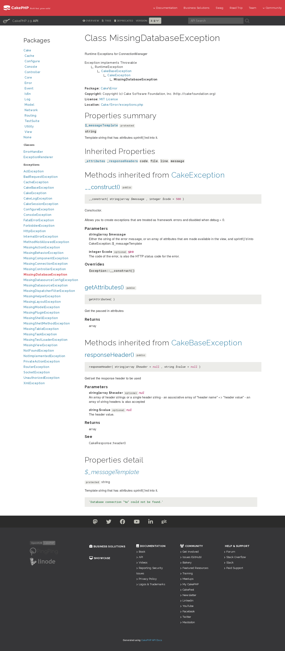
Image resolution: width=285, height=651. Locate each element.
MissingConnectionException (46, 263)
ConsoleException (38, 214)
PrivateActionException (42, 361)
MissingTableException (41, 329)
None (28, 137)
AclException (34, 171)
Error (28, 83)
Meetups (188, 578)
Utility (29, 126)
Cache (29, 55)
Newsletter (189, 595)
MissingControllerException (45, 269)
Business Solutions (196, 7)
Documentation (166, 7)
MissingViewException (41, 345)
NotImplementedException (44, 356)
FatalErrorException (39, 220)
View (28, 132)
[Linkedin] (151, 522)
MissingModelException (42, 307)
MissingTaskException (40, 334)
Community (274, 7)
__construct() (102, 187)
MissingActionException (42, 247)
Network (31, 110)
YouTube (188, 606)
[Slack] (177, 522)
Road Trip (236, 7)
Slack (229, 562)
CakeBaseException (39, 187)
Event (29, 88)
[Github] (164, 522)
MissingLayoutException (42, 301)
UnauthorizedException (42, 377)
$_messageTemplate (101, 125)
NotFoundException (39, 350)
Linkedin (188, 600)
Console (31, 66)
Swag (219, 7)
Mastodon (189, 622)
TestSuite (32, 121)
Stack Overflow (236, 557)
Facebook (189, 611)
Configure (32, 61)
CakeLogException (38, 198)
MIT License (109, 99)
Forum (230, 551)
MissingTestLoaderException (46, 339)
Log (27, 99)
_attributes (95, 161)
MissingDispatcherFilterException (49, 290)
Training (188, 573)
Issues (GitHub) (192, 557)
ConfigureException (39, 209)
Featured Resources (195, 568)
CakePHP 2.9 (20, 20)
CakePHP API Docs (151, 640)
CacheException (36, 182)
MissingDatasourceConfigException (51, 280)
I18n (28, 93)
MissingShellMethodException (47, 323)
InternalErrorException (41, 236)
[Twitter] (95, 522)
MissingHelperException (42, 296)
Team (252, 7)
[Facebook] (122, 522)
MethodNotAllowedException (46, 242)
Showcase (102, 558)
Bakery (187, 562)
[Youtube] (137, 522)
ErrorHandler (33, 151)
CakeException (35, 193)
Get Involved (191, 551)
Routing (31, 115)
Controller (32, 72)
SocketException (37, 372)
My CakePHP (191, 584)
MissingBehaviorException (44, 252)
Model (29, 104)
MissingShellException (41, 318)
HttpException (35, 231)
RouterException (36, 367)
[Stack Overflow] (190, 522)
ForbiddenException (39, 225)
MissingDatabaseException (45, 274)
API (141, 557)
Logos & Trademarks (152, 584)
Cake (27, 50)
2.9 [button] (153, 20)
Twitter (187, 616)
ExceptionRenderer (38, 157)
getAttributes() (104, 287)
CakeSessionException (41, 204)
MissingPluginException (41, 312)
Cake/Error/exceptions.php (122, 104)
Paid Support (234, 568)
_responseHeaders (122, 161)
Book (142, 551)
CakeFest (188, 589)
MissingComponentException (46, 258)
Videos (143, 562)
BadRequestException (41, 176)
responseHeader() (109, 354)
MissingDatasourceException (46, 285)
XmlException (34, 383)
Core (28, 77)
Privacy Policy (148, 578)
